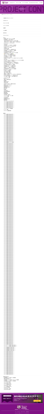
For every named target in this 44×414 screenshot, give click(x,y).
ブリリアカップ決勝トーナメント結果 (8, 95)
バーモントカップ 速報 (7, 77)
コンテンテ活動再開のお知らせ (7, 384)
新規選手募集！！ (6, 92)
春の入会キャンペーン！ (7, 78)
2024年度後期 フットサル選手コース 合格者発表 (10, 377)
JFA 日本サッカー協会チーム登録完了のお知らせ (10, 83)
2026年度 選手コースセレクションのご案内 (9, 38)
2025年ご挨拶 (5, 59)
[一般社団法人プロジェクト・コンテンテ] (5, 2)
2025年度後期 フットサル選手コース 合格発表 (10, 50)
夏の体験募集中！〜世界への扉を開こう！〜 (9, 39)
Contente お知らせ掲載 (7, 387)
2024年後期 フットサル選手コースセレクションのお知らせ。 (11, 63)
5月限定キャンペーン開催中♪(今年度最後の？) (9, 67)
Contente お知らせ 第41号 (7, 388)
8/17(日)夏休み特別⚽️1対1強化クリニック (9, 51)
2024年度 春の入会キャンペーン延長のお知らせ (10, 65)
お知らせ (4, 37)
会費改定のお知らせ (6, 81)
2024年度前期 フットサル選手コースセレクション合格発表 (11, 379)
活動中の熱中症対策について (7, 378)
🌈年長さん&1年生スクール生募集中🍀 (9, 53)
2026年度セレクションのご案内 (8, 47)
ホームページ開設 (6, 109)
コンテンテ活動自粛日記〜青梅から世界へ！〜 (9, 347)
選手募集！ (5, 89)
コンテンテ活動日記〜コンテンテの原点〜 (9, 142)
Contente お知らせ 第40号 (7, 389)
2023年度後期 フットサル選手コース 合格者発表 (10, 380)
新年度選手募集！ (6, 93)
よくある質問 (5, 30)
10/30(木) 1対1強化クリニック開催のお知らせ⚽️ (10, 49)
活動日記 (4, 113)
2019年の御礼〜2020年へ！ (7, 94)
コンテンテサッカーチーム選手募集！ (8, 108)
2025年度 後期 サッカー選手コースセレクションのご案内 (11, 52)
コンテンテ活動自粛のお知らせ (7, 386)
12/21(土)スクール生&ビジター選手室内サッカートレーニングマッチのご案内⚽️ (14, 60)
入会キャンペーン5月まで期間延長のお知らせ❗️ (10, 54)
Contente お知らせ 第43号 (7, 385)
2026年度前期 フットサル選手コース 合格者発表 (10, 45)
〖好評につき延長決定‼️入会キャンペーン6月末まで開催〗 (11, 40)
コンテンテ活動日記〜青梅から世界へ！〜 (9, 103)
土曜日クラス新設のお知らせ (7, 79)
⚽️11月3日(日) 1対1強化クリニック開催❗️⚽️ (9, 61)
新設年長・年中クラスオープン (7, 84)
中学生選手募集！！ (6, 97)
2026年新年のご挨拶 (6, 48)
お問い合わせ (5, 32)
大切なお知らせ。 (6, 90)
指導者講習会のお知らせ (7, 98)
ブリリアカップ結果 (6, 96)
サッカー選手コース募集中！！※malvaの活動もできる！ (11, 76)
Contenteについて (5, 20)
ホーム (15, 411)
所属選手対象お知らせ (6, 376)
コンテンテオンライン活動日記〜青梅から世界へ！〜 (10, 345)
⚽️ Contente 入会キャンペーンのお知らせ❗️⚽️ (10, 46)
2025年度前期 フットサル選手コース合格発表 (9, 55)
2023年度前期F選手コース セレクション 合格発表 (10, 68)
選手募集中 (5, 80)
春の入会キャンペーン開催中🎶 (8, 69)
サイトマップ (18, 411)
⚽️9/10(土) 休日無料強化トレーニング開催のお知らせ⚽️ (11, 75)
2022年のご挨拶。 (6, 82)
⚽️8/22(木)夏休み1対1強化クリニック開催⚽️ (9, 64)
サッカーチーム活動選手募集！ (7, 110)
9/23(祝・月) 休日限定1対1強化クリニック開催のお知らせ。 (11, 62)
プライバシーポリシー (6, 35)
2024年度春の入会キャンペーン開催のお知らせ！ (10, 66)
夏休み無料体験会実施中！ (7, 91)
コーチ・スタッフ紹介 (6, 25)
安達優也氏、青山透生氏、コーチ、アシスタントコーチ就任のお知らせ (12, 74)
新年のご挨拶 (5, 88)
